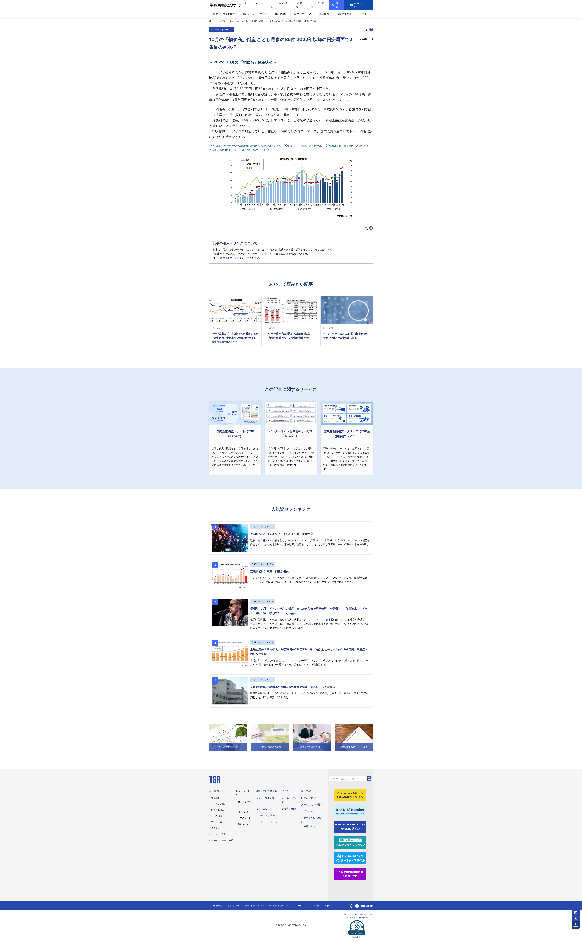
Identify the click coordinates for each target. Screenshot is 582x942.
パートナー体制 (218, 834)
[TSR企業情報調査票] (350, 873)
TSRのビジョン (218, 803)
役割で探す (243, 823)
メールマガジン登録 (312, 804)
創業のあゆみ (217, 809)
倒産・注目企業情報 (224, 13)
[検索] (369, 778)
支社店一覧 (216, 822)
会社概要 (215, 797)
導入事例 (324, 13)
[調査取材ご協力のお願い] (312, 737)
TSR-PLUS (280, 13)
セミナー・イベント (266, 822)
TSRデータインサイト (255, 13)
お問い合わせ (308, 797)
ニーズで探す (244, 817)
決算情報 (215, 828)
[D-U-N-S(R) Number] (350, 810)
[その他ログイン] (350, 826)
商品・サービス (302, 13)
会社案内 (364, 13)
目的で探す (243, 811)
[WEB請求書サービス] (228, 737)
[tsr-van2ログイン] (350, 795)
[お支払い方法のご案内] (270, 737)
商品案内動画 (289, 808)
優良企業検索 (344, 13)
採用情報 (306, 790)
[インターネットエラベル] (350, 858)
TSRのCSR (216, 816)
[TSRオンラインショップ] (350, 842)
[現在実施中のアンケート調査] (354, 737)
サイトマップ (308, 811)
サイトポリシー (231, 257)
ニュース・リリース (266, 815)
